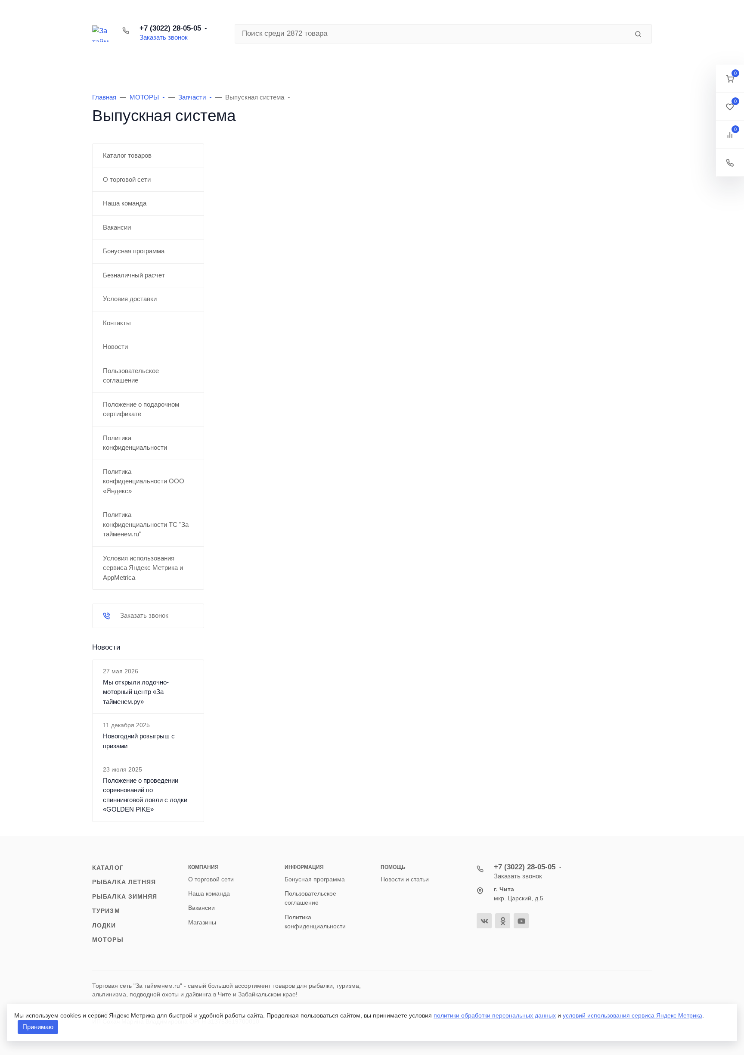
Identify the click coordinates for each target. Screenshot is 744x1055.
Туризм (106, 910)
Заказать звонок (164, 37)
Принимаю (37, 1026)
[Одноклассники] (502, 920)
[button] (730, 79)
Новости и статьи (405, 879)
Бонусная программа (315, 879)
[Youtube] (521, 920)
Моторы (108, 939)
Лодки (104, 925)
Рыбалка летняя (124, 881)
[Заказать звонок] (730, 163)
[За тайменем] (100, 33)
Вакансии (201, 907)
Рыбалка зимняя (125, 896)
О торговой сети (211, 879)
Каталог (108, 867)
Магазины (202, 922)
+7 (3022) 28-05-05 (170, 28)
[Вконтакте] (484, 920)
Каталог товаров (152, 63)
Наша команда (209, 893)
